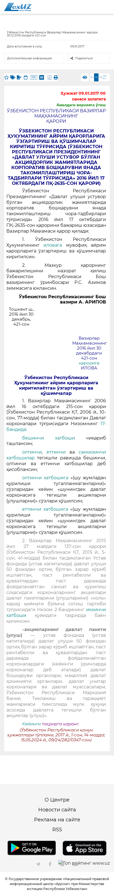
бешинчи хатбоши (54, 438)
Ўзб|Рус (105, 77)
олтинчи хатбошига (46, 477)
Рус (92, 77)
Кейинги (31, 723)
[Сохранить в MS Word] (42, 77)
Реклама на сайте (57, 820)
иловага (52, 245)
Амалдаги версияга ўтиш (81, 105)
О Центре (57, 800)
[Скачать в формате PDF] (50, 77)
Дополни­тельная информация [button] (29, 58)
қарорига (89, 363)
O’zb (101, 77)
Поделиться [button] (84, 58)
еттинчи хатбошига (46, 509)
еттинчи (56, 452)
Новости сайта (57, 810)
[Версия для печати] (56, 77)
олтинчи (32, 452)
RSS (57, 830)
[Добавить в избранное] (6, 77)
